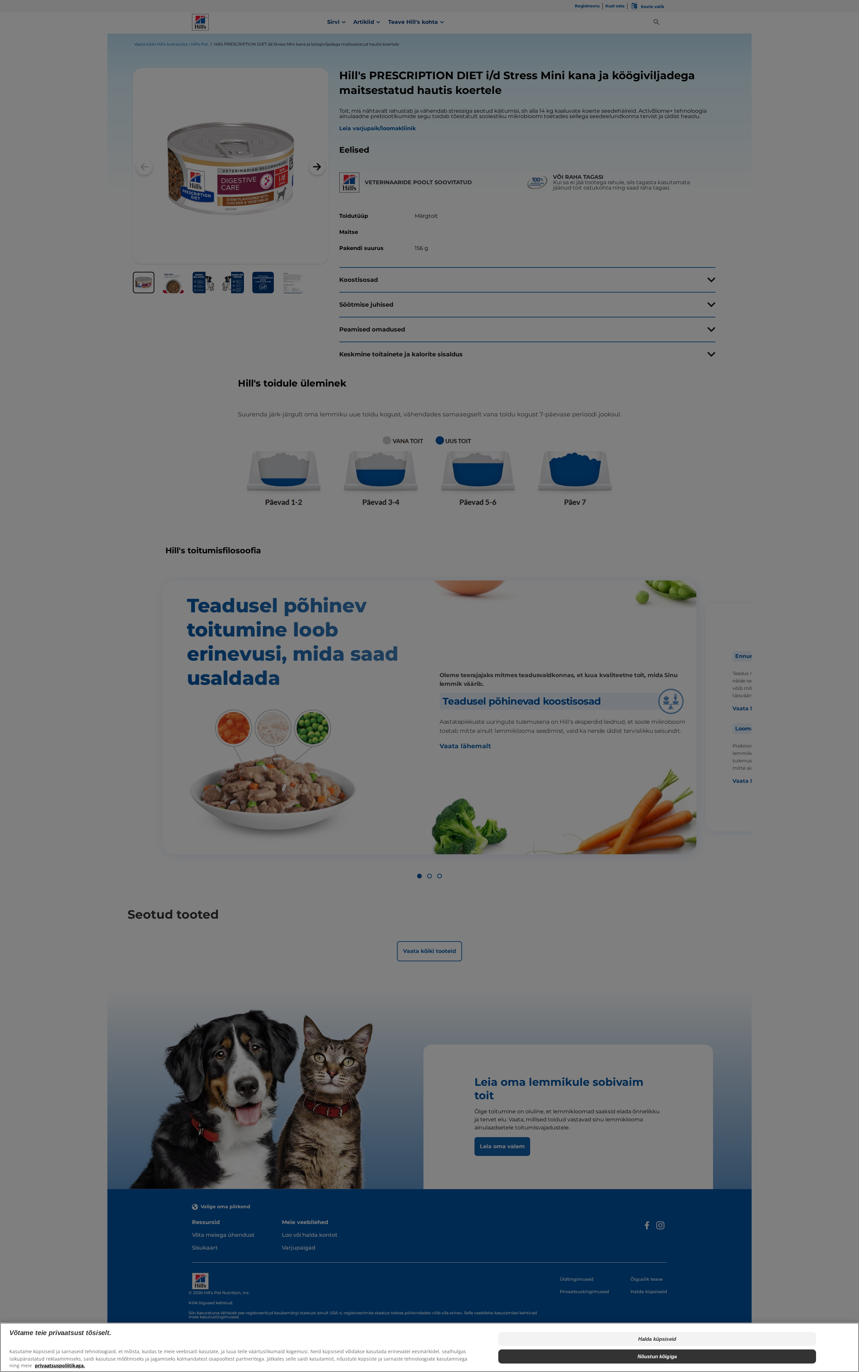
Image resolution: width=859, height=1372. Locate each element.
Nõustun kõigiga (657, 1356)
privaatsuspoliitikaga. (60, 1365)
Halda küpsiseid (657, 1339)
